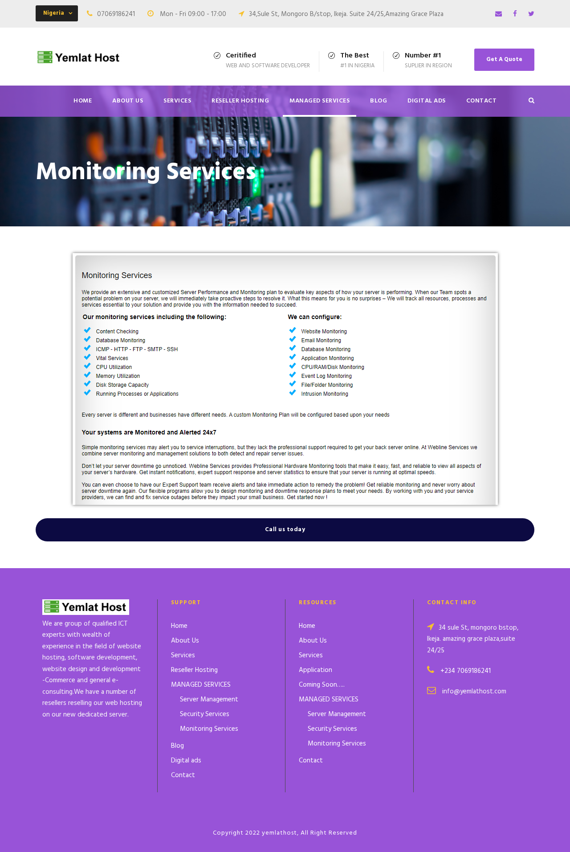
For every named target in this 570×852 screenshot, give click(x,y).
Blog (378, 101)
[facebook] (515, 14)
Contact (481, 101)
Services (177, 101)
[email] (498, 14)
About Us (127, 101)
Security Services (204, 714)
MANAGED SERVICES (319, 101)
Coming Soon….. (322, 685)
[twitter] (531, 14)
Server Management (209, 699)
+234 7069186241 (465, 671)
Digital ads (426, 101)
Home (82, 101)
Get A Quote (504, 59)
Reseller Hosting (240, 101)
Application (315, 670)
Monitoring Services (209, 729)
